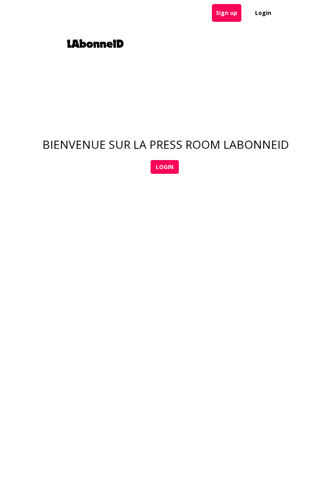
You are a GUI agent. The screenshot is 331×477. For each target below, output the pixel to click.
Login (263, 13)
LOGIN (165, 167)
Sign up (226, 13)
